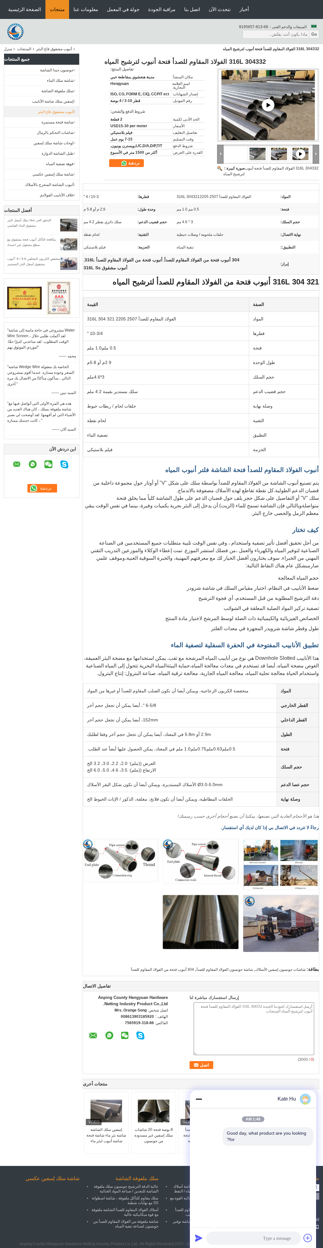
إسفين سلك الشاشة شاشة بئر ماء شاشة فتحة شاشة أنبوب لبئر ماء (106, 1135)
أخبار (244, 9)
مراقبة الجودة (161, 9)
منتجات (57, 9)
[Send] (199, 1238)
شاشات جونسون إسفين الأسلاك (280, 969)
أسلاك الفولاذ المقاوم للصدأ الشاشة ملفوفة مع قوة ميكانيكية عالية (124, 1212)
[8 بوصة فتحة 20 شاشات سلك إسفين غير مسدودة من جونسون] (154, 1111)
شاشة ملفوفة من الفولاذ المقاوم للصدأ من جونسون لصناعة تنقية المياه (125, 1223)
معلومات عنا (85, 9)
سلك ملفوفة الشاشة (57, 91)
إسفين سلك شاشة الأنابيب (52, 101)
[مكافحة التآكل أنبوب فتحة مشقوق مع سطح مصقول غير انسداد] (68, 244)
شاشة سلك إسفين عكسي (52, 174)
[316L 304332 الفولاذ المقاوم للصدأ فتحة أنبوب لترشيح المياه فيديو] (268, 105)
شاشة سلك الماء (60, 80)
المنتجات (24, 49)
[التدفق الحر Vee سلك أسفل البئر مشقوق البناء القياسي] (68, 225)
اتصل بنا (192, 9)
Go (314, 34)
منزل (8, 49)
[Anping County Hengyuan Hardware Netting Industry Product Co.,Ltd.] (16, 31)
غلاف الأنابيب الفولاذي (56, 195)
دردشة (133, 163)
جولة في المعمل (123, 9)
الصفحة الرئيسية (24, 9)
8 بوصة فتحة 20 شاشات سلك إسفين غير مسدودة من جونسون (153, 1135)
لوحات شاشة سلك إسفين (53, 143)
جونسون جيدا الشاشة (56, 70)
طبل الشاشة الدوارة (57, 153)
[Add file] (307, 1238)
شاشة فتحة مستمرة (57, 122)
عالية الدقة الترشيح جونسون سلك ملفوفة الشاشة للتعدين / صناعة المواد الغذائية (126, 1188)
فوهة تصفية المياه (59, 164)
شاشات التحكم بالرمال (55, 132)
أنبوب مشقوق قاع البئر (54, 49)
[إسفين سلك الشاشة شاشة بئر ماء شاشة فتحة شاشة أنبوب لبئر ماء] (106, 1111)
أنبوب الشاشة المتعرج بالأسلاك (49, 184)
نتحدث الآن (220, 9)
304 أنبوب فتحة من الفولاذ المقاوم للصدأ (162, 969)
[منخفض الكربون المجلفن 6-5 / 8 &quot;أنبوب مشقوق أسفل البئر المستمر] (68, 263)
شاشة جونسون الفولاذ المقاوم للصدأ (225, 969)
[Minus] (199, 1099)
